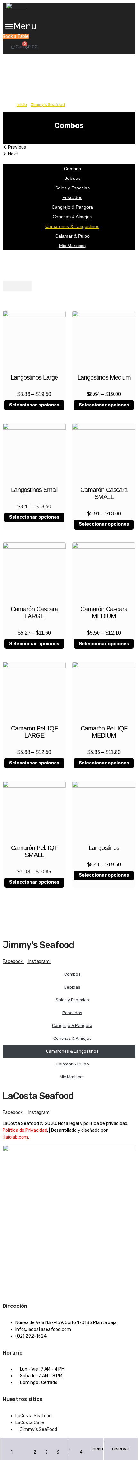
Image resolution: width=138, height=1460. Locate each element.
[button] (21, 26)
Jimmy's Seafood (48, 104)
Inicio (22, 104)
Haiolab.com (15, 1137)
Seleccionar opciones (34, 405)
